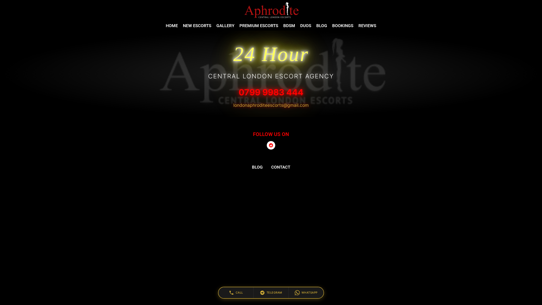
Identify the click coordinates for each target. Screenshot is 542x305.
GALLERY (225, 25)
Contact (280, 167)
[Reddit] (271, 145)
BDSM (289, 25)
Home (172, 25)
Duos (305, 25)
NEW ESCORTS (197, 25)
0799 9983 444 (271, 92)
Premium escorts (258, 25)
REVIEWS (367, 25)
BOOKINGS (342, 25)
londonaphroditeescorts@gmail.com (271, 105)
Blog (321, 25)
